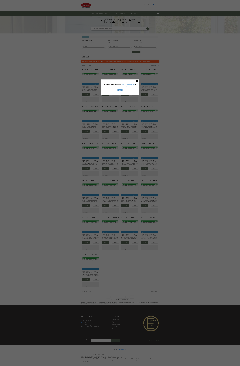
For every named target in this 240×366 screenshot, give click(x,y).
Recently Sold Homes (117, 328)
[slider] (91, 42)
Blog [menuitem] (128, 13)
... (124, 297)
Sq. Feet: (138, 46)
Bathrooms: (86, 46)
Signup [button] (83, 56)
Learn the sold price (128, 84)
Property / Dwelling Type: (113, 40)
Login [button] (88, 56)
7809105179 (85, 100)
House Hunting (122, 86)
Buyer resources (116, 322)
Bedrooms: (138, 40)
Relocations (120, 13)
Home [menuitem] (82, 13)
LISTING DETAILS (86, 94)
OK (120, 90)
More (135, 13)
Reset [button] (149, 52)
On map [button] (142, 52)
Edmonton (89, 13)
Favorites (99, 13)
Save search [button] (135, 52)
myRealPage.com (122, 349)
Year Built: (113, 46)
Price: (87, 40)
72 (127, 297)
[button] (149, 340)
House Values (109, 13)
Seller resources (116, 324)
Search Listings (116, 319)
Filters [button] (154, 52)
